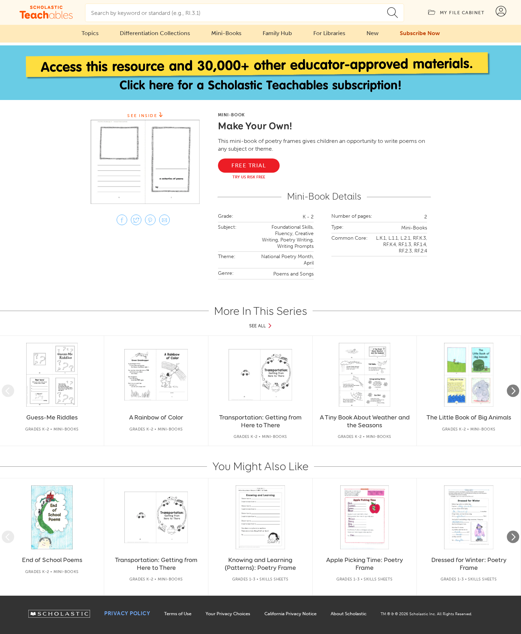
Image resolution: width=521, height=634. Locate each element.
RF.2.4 (420, 251)
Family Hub (277, 33)
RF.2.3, (406, 251)
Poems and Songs (293, 274)
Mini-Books (226, 33)
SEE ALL (257, 325)
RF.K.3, (420, 238)
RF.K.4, (390, 244)
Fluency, (284, 233)
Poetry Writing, (297, 240)
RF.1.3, (405, 244)
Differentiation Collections (155, 33)
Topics (90, 33)
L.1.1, (393, 238)
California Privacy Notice (290, 613)
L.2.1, (405, 238)
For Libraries (329, 33)
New (372, 33)
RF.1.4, (420, 244)
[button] (8, 391)
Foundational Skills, (292, 227)
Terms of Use (177, 613)
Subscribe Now (420, 33)
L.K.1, (381, 238)
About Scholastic (348, 613)
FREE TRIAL (248, 165)
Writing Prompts (295, 246)
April (309, 263)
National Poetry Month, (287, 257)
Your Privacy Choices (228, 613)
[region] (260, 390)
